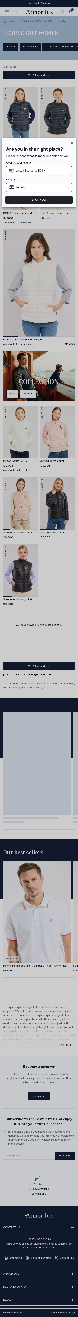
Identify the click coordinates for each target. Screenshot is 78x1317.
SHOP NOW (39, 199)
